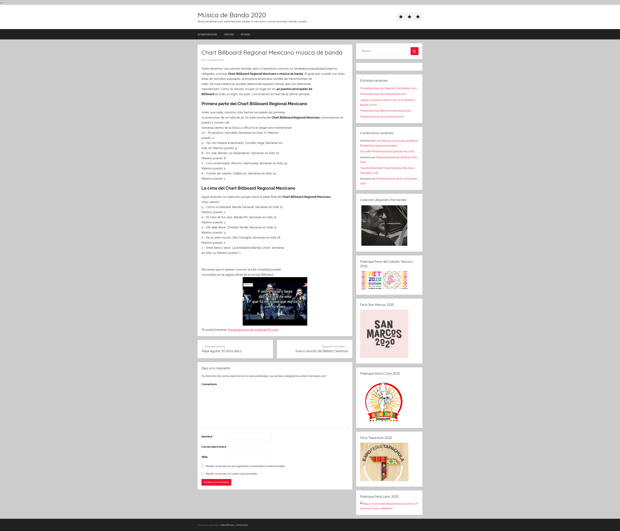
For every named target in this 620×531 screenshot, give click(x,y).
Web (205, 456)
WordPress (227, 524)
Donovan (242, 524)
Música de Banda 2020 (232, 15)
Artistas (245, 34)
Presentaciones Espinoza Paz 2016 (392, 151)
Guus (363, 151)
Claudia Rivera (369, 168)
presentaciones (207, 34)
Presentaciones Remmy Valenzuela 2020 (386, 110)
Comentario (209, 384)
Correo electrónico (215, 446)
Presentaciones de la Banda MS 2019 (253, 329)
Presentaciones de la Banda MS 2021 (383, 94)
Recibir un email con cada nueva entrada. (231, 473)
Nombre (208, 436)
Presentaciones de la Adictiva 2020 (382, 116)
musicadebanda (215, 59)
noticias (229, 34)
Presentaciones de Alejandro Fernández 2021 (388, 88)
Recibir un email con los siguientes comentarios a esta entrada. (245, 466)
